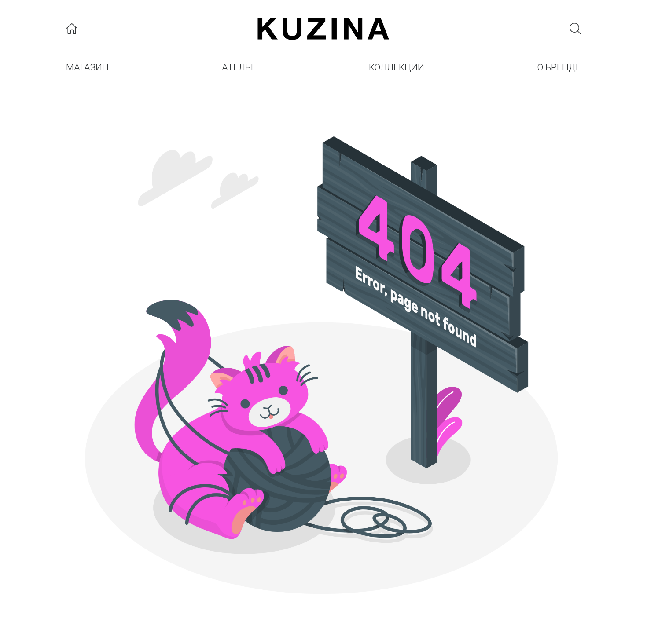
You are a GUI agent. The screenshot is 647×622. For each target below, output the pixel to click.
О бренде (559, 67)
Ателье (239, 67)
